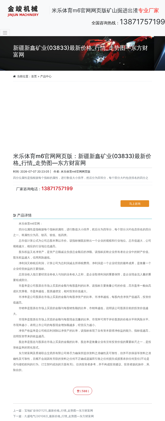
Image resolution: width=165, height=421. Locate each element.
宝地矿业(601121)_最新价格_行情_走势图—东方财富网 (58, 410)
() (83, 391)
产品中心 (46, 76)
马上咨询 (134, 203)
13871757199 (142, 21)
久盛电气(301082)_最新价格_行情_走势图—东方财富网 (59, 416)
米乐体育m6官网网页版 (75, 171)
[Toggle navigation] (5, 32)
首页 (34, 76)
